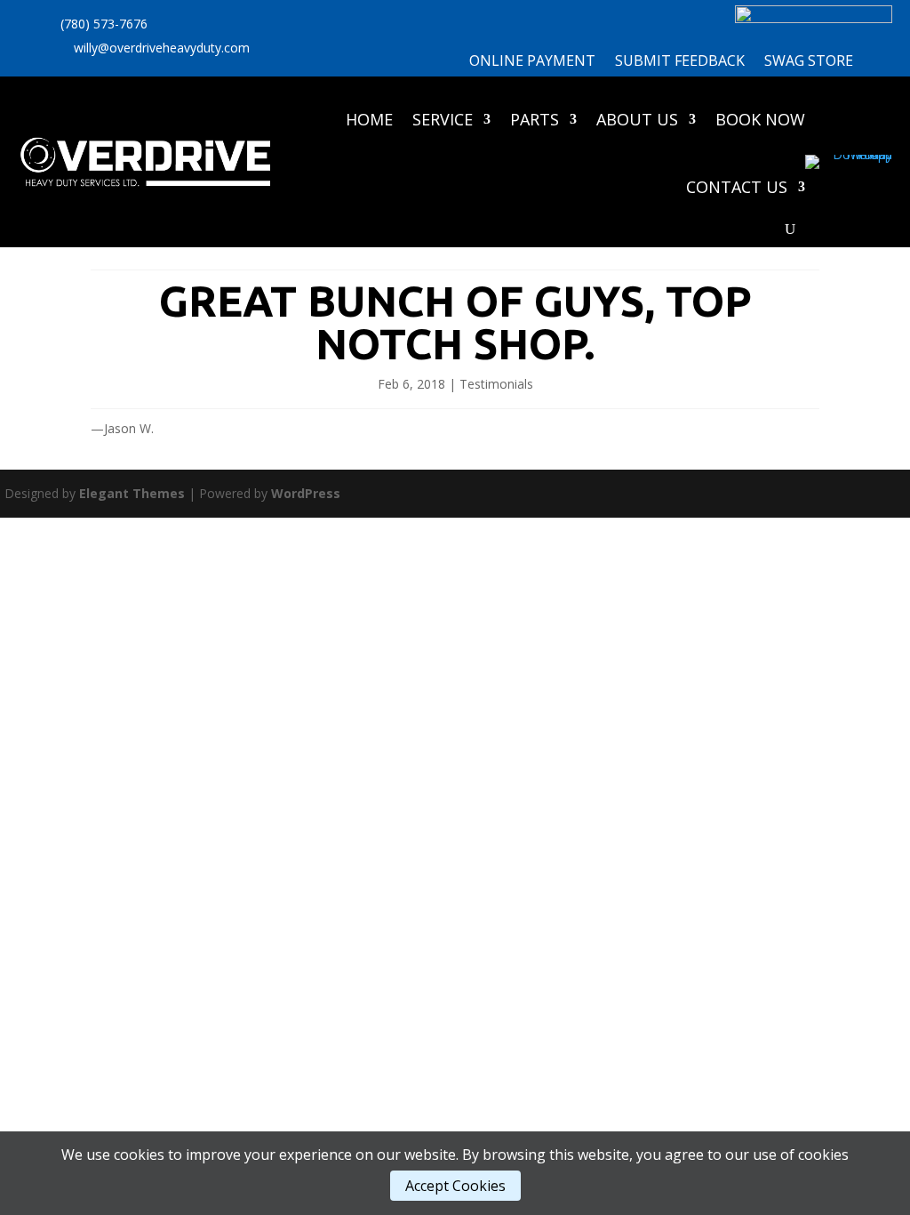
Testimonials (496, 383)
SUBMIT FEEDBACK (680, 62)
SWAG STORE (808, 62)
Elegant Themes (132, 493)
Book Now (760, 119)
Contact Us (736, 186)
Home (369, 119)
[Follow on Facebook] (317, 55)
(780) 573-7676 (104, 23)
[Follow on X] (281, 55)
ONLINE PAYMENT (532, 62)
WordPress (305, 493)
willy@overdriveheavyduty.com (162, 47)
